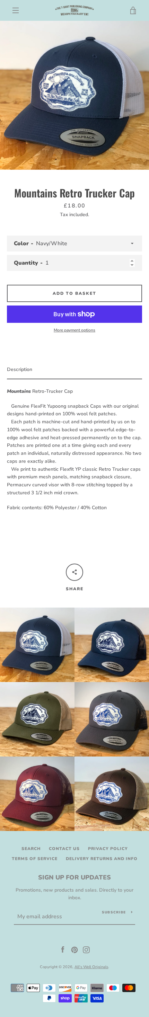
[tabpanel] (74, 447)
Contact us (64, 848)
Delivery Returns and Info (102, 858)
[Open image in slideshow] (74, 95)
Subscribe (114, 912)
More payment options (74, 330)
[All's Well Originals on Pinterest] (74, 949)
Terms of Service (35, 858)
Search (31, 848)
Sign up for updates (74, 877)
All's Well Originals (91, 967)
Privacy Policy (108, 848)
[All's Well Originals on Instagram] (86, 949)
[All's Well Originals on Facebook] (62, 949)
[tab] (74, 370)
